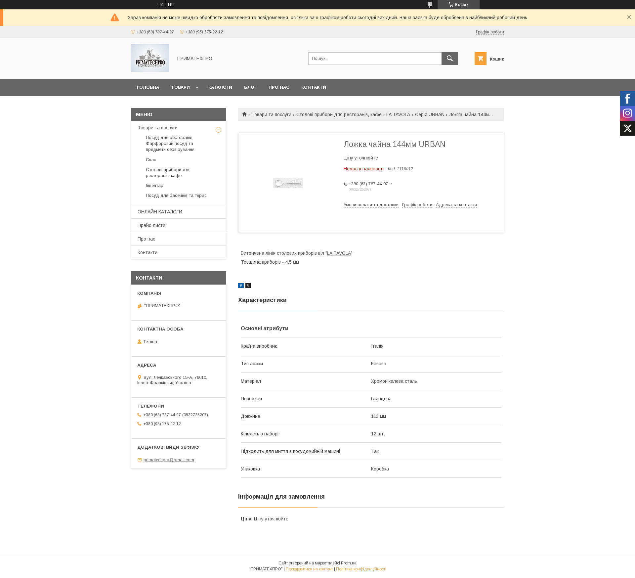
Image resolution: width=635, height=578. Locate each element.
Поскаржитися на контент (309, 569)
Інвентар (154, 185)
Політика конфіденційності (361, 569)
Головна (148, 87)
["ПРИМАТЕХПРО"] (150, 70)
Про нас (279, 87)
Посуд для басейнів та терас (176, 195)
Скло (151, 159)
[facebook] (241, 286)
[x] (248, 286)
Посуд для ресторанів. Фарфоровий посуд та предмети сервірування (170, 143)
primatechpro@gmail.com (169, 459)
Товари (180, 87)
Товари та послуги (271, 114)
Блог (250, 87)
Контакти (313, 87)
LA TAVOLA (398, 114)
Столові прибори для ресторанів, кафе (339, 114)
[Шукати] (450, 58)
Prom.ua (349, 563)
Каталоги (220, 87)
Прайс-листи (151, 225)
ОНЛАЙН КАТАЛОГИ (160, 211)
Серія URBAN (429, 114)
